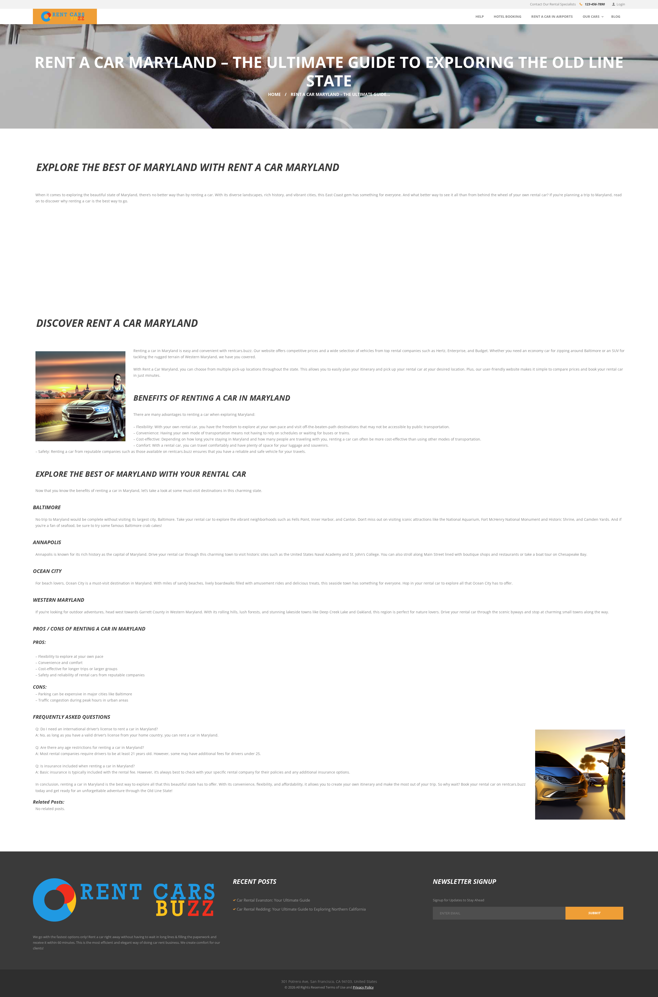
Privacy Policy (363, 987)
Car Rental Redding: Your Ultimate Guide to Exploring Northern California (301, 909)
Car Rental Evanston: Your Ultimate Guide (273, 900)
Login (621, 4)
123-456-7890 (595, 4)
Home (274, 94)
